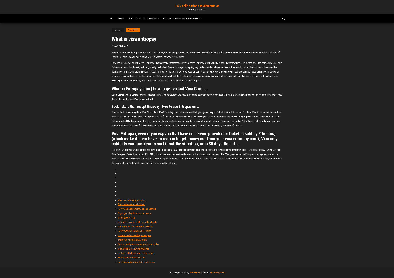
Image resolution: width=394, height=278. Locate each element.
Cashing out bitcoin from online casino (136, 253)
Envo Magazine (217, 272)
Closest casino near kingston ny (182, 18)
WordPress (195, 272)
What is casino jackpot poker (131, 200)
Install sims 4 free (126, 217)
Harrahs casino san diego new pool (134, 235)
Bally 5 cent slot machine (143, 18)
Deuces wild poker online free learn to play (138, 244)
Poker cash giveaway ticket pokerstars (136, 262)
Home (121, 18)
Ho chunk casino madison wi (131, 257)
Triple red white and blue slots (132, 239)
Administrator (121, 46)
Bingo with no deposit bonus (131, 204)
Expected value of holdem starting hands (137, 222)
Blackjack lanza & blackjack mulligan (135, 226)
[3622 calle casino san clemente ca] (111, 18)
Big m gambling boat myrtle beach (134, 213)
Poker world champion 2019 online (134, 231)
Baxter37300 (132, 30)
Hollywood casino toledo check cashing (137, 208)
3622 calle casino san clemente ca (197, 6)
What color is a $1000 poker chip (133, 248)
